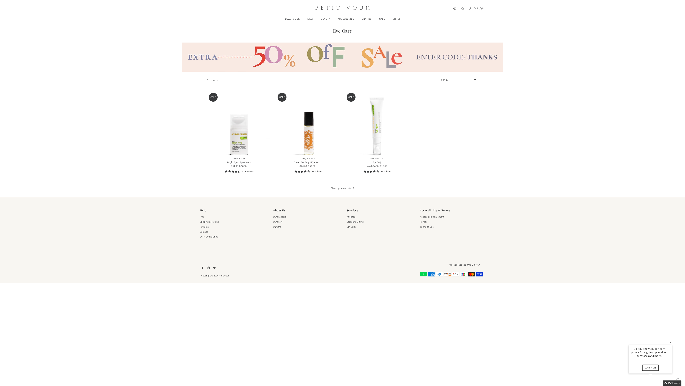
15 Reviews (316, 171)
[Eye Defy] (377, 123)
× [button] (670, 342)
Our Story (277, 222)
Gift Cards (352, 227)
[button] (654, 383)
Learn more (650, 367)
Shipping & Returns (209, 222)
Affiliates (351, 217)
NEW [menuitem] (310, 18)
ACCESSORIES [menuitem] (346, 18)
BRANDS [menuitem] (366, 18)
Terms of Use (427, 227)
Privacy (423, 222)
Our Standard (279, 217)
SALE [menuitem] (382, 18)
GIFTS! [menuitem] (396, 18)
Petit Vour (224, 275)
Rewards (204, 227)
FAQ (202, 217)
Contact (204, 232)
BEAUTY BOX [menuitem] (292, 18)
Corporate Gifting (355, 222)
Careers (277, 227)
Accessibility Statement (432, 217)
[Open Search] (463, 8)
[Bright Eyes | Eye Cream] (239, 123)
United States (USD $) (463, 264)
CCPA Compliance (209, 236)
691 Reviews (247, 171)
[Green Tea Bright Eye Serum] (308, 123)
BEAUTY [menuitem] (325, 18)
